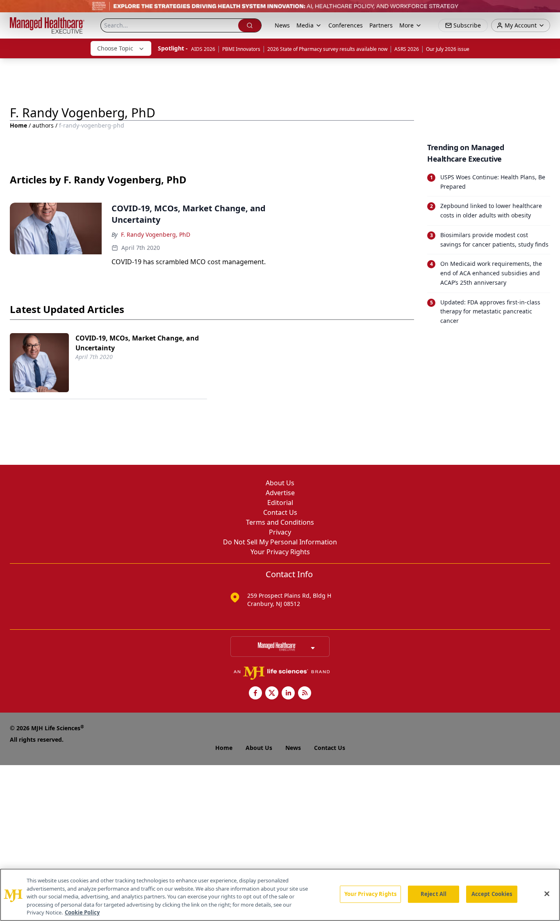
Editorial (280, 502)
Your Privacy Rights (280, 551)
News (282, 25)
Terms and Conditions (280, 522)
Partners (381, 25)
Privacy (280, 532)
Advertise (280, 492)
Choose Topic (115, 48)
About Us (280, 482)
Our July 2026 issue (447, 49)
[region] (280, 894)
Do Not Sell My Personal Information (280, 541)
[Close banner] (549, 10)
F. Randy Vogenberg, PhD (155, 234)
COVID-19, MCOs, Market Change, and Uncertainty (137, 343)
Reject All (433, 894)
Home (18, 125)
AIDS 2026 (203, 49)
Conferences (345, 25)
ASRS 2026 (406, 49)
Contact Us (280, 512)
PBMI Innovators (241, 49)
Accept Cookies (491, 894)
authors (43, 125)
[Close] (547, 894)
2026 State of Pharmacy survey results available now (327, 49)
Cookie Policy (82, 912)
